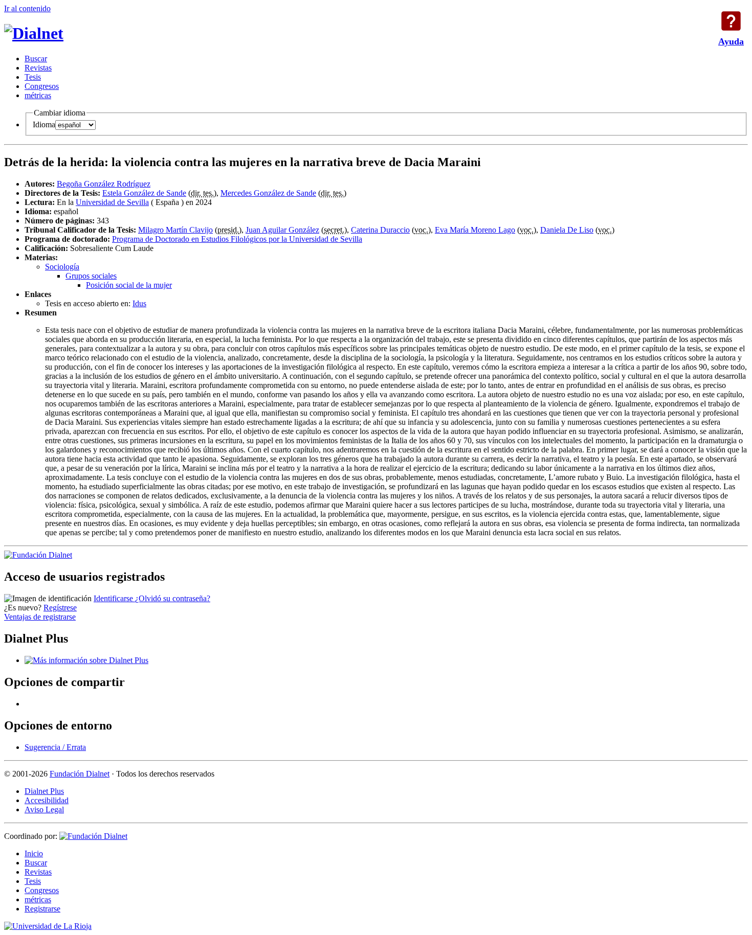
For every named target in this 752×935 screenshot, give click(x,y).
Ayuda (731, 21)
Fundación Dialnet (79, 773)
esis (33, 77)
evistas (38, 67)
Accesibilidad (47, 800)
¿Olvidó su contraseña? (172, 598)
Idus (139, 303)
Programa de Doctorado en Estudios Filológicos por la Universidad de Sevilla (237, 239)
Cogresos (42, 86)
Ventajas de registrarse (40, 616)
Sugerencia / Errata (55, 747)
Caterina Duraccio (380, 229)
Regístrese (60, 607)
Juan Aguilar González (282, 229)
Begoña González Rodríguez (103, 183)
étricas (38, 95)
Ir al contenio (27, 8)
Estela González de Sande (144, 193)
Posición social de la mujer (129, 285)
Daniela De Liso (566, 229)
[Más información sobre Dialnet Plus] (86, 660)
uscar (36, 58)
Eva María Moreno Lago (475, 229)
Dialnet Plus (44, 791)
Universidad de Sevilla (112, 202)
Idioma (44, 124)
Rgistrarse (42, 908)
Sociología (62, 266)
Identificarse (114, 598)
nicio (34, 853)
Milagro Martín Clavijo (175, 229)
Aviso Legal (44, 809)
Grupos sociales (91, 275)
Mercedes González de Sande (268, 193)
